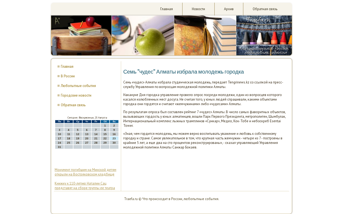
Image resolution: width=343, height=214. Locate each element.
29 (105, 142)
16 (114, 134)
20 (86, 138)
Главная (166, 9)
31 (59, 147)
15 (105, 134)
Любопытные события (78, 85)
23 (114, 138)
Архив (229, 9)
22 (105, 138)
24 (59, 142)
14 (96, 134)
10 (59, 134)
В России (68, 76)
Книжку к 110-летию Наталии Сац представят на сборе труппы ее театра (85, 185)
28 (96, 142)
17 (59, 138)
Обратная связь (265, 9)
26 (77, 142)
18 (68, 138)
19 (77, 138)
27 (86, 142)
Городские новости (76, 95)
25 (68, 142)
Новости (198, 9)
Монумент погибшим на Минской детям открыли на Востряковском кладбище (85, 172)
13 (86, 134)
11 (68, 134)
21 (96, 138)
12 (77, 134)
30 (114, 142)
